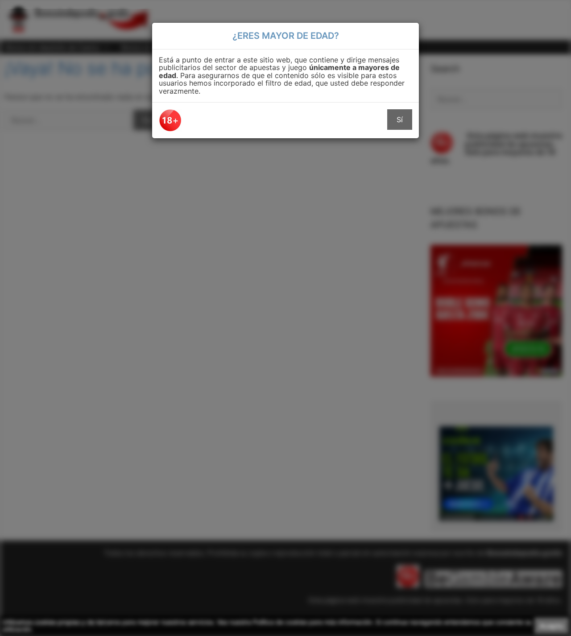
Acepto (551, 625)
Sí (400, 119)
